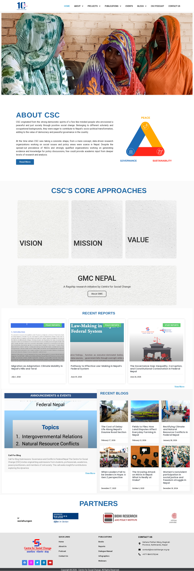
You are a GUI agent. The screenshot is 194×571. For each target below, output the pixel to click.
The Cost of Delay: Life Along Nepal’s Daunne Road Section (113, 429)
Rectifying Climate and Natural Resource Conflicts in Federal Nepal (175, 431)
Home (67, 6)
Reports (101, 546)
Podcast (62, 551)
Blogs (140, 6)
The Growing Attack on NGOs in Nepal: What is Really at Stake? (143, 476)
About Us (62, 546)
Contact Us (174, 6)
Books (101, 542)
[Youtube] (50, 562)
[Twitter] (37, 562)
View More (179, 387)
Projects (93, 6)
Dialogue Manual (105, 551)
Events (129, 6)
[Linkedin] (43, 562)
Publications (111, 6)
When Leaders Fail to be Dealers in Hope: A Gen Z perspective (113, 474)
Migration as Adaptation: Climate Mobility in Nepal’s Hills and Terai (37, 367)
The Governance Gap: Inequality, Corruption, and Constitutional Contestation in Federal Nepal (156, 368)
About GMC (97, 294)
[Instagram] (31, 562)
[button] (91, 92)
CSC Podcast (157, 6)
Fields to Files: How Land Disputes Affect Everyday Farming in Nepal (144, 431)
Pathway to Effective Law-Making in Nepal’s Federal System (96, 367)
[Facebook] (24, 562)
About (77, 6)
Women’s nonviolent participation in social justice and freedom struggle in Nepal (175, 477)
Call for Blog (14, 455)
